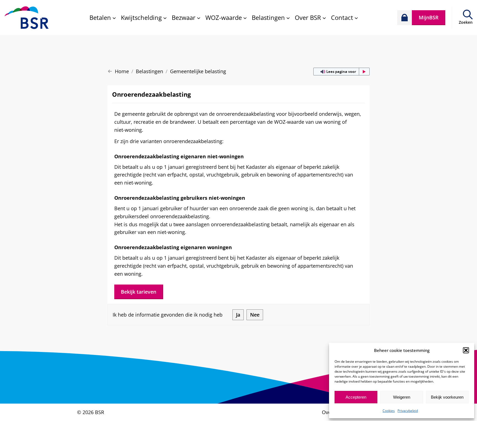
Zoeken (466, 22)
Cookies (389, 410)
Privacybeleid (408, 410)
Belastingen (149, 71)
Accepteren (356, 397)
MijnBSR (429, 17)
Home (122, 71)
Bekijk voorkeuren (447, 397)
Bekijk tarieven (138, 291)
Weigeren (401, 397)
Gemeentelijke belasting (198, 71)
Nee (254, 314)
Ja (238, 314)
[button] (466, 350)
